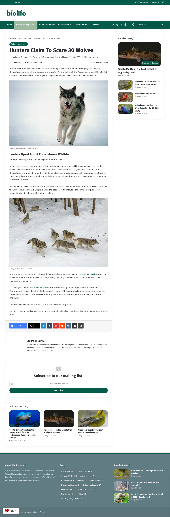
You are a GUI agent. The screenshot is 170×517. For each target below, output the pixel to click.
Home (9, 24)
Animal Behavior (87, 476)
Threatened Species (87, 274)
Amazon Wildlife (85, 471)
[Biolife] (16, 13)
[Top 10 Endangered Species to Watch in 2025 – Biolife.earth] (121, 498)
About (9, 3)
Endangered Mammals (70, 485)
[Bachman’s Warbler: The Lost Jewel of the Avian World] (93, 418)
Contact (17, 3)
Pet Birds (81, 494)
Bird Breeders (67, 480)
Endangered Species (25, 24)
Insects (96, 24)
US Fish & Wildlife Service (37, 287)
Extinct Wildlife (46, 24)
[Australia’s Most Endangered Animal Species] (121, 474)
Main (92, 489)
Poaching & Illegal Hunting (72, 499)
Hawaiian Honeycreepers (146, 93)
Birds (80, 480)
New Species (81, 24)
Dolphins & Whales (96, 480)
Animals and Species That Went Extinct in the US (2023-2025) (147, 108)
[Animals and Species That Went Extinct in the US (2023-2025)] (125, 109)
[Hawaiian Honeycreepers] (125, 97)
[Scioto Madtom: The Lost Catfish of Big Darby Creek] (59, 418)
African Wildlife (64, 24)
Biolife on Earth (20, 62)
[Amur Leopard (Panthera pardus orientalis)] (121, 486)
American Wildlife (69, 476)
